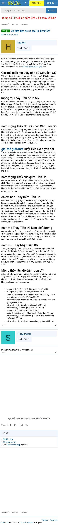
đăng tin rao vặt (9, 442)
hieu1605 (6, 35)
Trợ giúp (45, 520)
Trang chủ (53, 520)
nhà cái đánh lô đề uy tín (32, 67)
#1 (56, 325)
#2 (56, 352)
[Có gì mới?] (25, 3)
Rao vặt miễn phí (27, 523)
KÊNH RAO (5, 523)
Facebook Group (13, 445)
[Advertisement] (29, 385)
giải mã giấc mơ (12, 149)
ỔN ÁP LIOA (8, 439)
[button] (3, 3)
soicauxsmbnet (24, 334)
